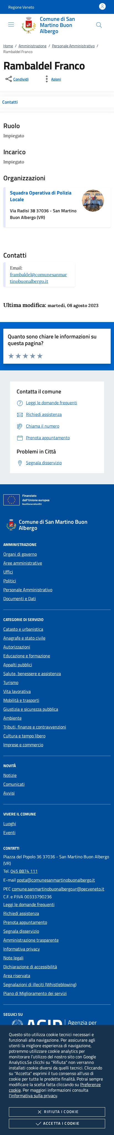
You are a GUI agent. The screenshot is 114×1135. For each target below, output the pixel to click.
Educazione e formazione (26, 655)
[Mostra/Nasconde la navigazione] (11, 24)
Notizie (10, 775)
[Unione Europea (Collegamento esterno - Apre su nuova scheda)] (57, 501)
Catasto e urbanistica (23, 629)
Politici (9, 580)
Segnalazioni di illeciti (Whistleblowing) (39, 984)
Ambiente (12, 718)
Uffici (8, 571)
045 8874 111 (24, 871)
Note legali (13, 957)
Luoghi (9, 823)
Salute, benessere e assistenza (32, 673)
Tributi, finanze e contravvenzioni (34, 727)
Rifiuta (61, 1111)
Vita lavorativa (17, 691)
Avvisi (9, 793)
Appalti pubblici (17, 664)
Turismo (10, 682)
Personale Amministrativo (73, 46)
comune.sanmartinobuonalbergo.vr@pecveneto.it (58, 888)
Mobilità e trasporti (21, 700)
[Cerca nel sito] (99, 25)
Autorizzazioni (16, 646)
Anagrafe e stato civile (24, 638)
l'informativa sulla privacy (33, 1095)
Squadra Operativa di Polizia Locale (40, 196)
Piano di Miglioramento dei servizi (35, 993)
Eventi (9, 832)
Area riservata (16, 975)
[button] (21, 7)
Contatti (10, 102)
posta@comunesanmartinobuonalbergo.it (56, 880)
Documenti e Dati (19, 598)
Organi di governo (20, 554)
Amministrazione (32, 46)
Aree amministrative (22, 563)
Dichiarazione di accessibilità (30, 966)
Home (8, 46)
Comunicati (14, 784)
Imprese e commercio (23, 744)
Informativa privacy (21, 949)
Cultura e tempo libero (24, 735)
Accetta (61, 1123)
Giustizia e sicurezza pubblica (30, 709)
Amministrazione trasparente (31, 940)
